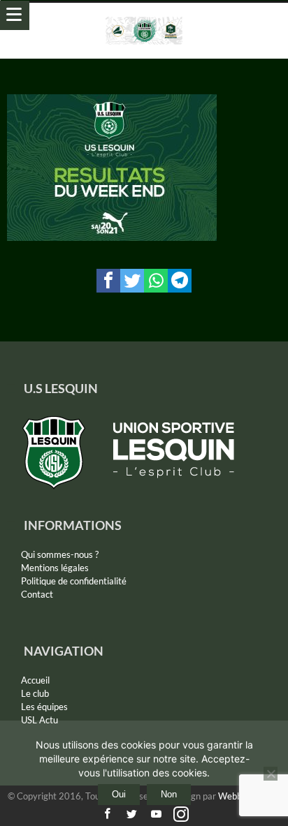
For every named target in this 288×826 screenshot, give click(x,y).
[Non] (271, 774)
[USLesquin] (144, 16)
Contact (37, 594)
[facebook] (108, 281)
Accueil (35, 680)
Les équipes (44, 706)
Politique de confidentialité (74, 581)
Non (169, 794)
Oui (119, 794)
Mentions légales (55, 567)
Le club (35, 693)
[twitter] (132, 281)
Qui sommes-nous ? (60, 554)
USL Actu (39, 719)
